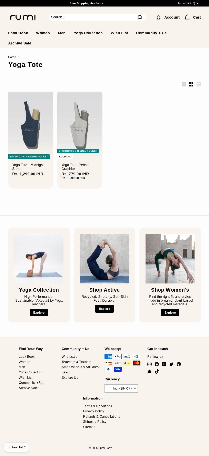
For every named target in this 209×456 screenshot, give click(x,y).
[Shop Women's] (170, 258)
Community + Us (151, 33)
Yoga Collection (88, 33)
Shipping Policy (95, 421)
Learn (66, 372)
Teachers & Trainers (76, 362)
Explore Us (70, 377)
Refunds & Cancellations (101, 416)
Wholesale (70, 356)
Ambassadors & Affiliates (80, 367)
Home (12, 57)
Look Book (18, 33)
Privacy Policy (93, 411)
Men (62, 33)
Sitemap (89, 427)
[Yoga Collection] (38, 258)
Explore (38, 312)
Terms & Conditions (97, 406)
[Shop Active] (104, 258)
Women (43, 33)
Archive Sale (19, 43)
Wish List (119, 33)
